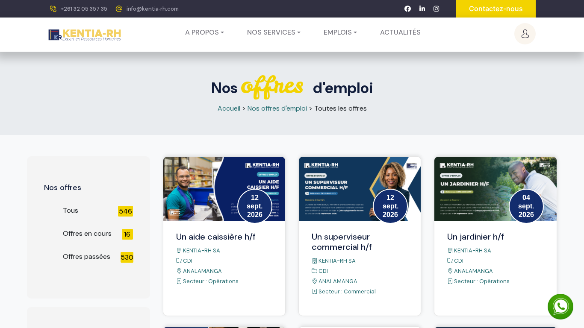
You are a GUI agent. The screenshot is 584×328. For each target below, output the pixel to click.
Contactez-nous (496, 8)
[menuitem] (400, 32)
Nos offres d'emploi (277, 108)
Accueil (229, 108)
